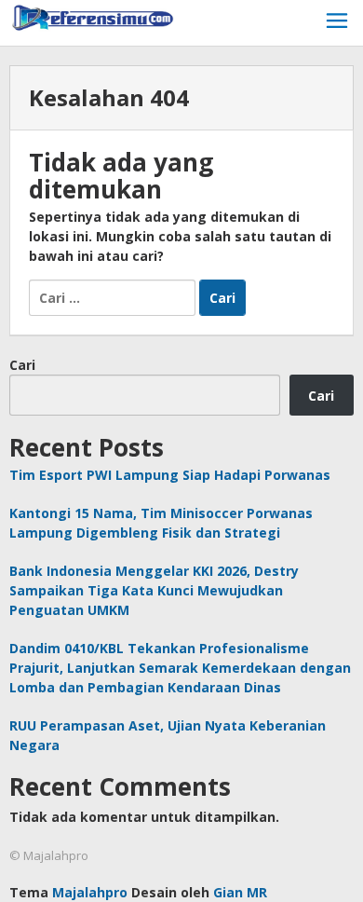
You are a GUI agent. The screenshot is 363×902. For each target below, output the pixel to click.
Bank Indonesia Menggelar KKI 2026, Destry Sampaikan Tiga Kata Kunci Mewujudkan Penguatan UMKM (154, 590)
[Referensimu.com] (93, 15)
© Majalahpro (48, 855)
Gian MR (240, 892)
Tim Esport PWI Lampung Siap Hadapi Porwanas (169, 475)
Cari (22, 365)
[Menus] (337, 23)
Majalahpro (90, 892)
